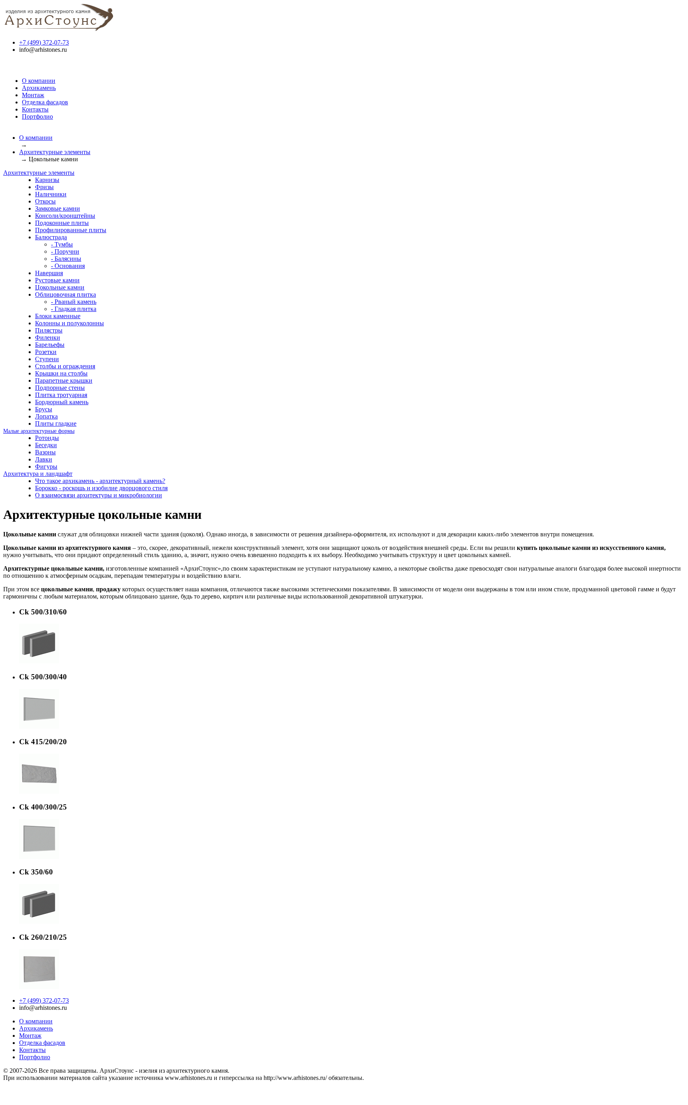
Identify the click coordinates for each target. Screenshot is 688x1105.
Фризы (44, 187)
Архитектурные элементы (54, 152)
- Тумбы (62, 244)
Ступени (47, 359)
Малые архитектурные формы (38, 431)
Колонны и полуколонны (69, 323)
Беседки (46, 445)
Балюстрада (51, 237)
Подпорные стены (60, 387)
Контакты (35, 109)
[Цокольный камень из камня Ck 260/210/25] (39, 987)
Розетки (46, 351)
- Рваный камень (73, 301)
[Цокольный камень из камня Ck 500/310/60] (39, 661)
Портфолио (37, 116)
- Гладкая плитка (73, 308)
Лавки (43, 459)
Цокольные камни (59, 287)
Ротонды (47, 437)
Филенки (47, 337)
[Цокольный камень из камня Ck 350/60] (39, 921)
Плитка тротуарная (61, 394)
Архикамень (39, 87)
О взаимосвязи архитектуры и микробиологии (98, 495)
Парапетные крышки (63, 380)
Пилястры (49, 330)
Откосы (45, 201)
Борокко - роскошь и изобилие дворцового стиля (101, 488)
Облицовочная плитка (65, 294)
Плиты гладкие (55, 423)
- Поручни (65, 251)
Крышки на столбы (61, 373)
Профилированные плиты (70, 230)
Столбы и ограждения (65, 366)
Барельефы (49, 344)
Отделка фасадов (45, 102)
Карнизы (47, 179)
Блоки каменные (57, 316)
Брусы (43, 409)
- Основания (68, 265)
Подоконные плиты (62, 222)
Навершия (49, 273)
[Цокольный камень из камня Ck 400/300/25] (39, 856)
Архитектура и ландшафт (37, 473)
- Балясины (66, 258)
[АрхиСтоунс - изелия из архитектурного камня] (59, 28)
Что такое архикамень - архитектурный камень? (100, 480)
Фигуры (46, 466)
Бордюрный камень (61, 402)
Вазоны (45, 452)
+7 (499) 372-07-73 (44, 42)
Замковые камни (57, 208)
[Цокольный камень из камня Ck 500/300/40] (39, 726)
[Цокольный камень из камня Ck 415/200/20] (39, 791)
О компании (38, 80)
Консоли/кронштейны (65, 215)
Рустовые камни (57, 280)
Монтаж (33, 95)
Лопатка (46, 416)
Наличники (50, 194)
